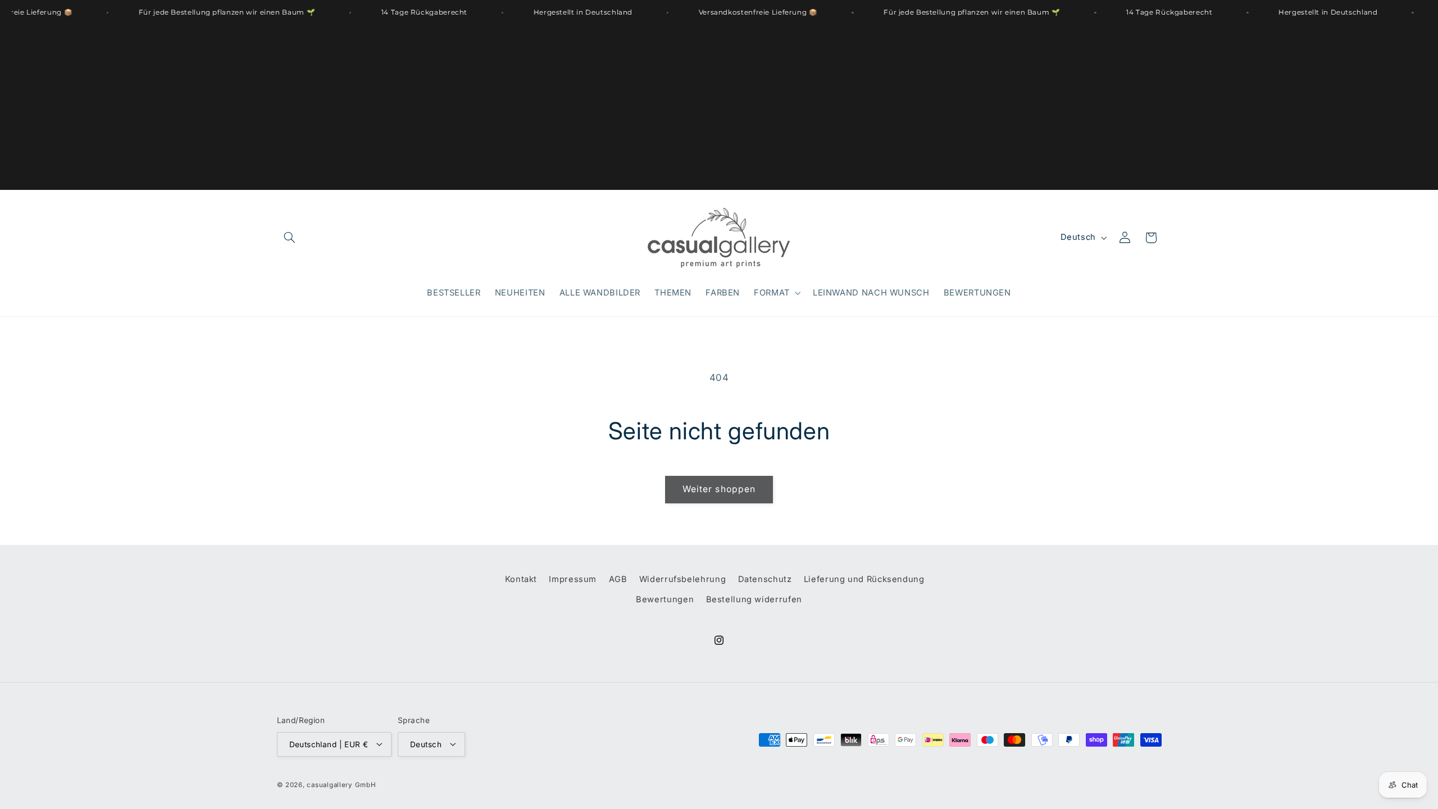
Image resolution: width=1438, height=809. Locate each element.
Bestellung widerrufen (754, 600)
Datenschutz (765, 579)
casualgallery (329, 785)
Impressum (573, 579)
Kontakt (521, 579)
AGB (618, 579)
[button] (290, 238)
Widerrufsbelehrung (682, 579)
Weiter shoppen (719, 489)
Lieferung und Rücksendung (864, 579)
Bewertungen (665, 600)
